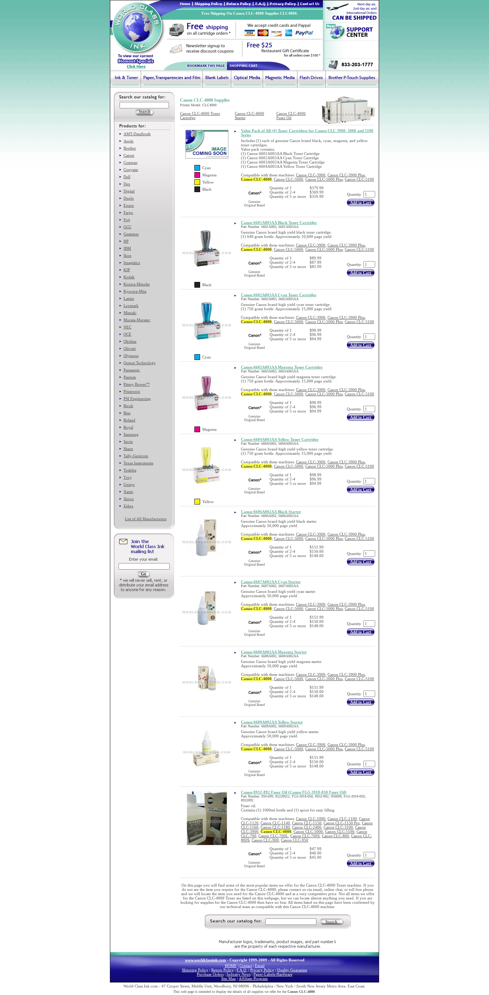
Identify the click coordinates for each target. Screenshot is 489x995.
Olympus (131, 355)
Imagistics (132, 262)
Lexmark (131, 305)
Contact (245, 966)
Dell (127, 177)
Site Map (228, 978)
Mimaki (130, 313)
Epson (129, 205)
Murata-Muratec (137, 320)
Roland (129, 420)
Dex (127, 184)
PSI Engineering (137, 398)
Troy (128, 477)
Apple (129, 141)
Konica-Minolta (137, 284)
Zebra (128, 506)
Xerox (129, 499)
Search (331, 922)
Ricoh (128, 406)
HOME (231, 966)
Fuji (127, 220)
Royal (128, 427)
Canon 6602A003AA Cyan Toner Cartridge (278, 295)
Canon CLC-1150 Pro (342, 823)
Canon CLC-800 (335, 836)
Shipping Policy (195, 970)
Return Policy (222, 970)
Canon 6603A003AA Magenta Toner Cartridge (282, 367)
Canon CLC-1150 (306, 823)
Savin (128, 441)
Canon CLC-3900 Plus (346, 175)
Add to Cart (360, 202)
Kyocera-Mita (135, 291)
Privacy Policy (262, 970)
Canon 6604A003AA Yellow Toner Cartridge (280, 439)
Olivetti (130, 348)
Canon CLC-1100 (342, 818)
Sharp (128, 449)
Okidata (130, 341)
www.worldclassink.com (205, 960)
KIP (127, 270)
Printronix (132, 391)
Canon (129, 155)
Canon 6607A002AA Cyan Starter (271, 582)
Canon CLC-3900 (310, 175)
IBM (127, 248)
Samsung (131, 434)
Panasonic (132, 370)
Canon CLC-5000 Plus (324, 179)
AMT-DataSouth (137, 134)
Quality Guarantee (292, 970)
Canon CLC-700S (305, 836)
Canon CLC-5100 (359, 179)
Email (260, 966)
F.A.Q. (242, 970)
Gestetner (131, 234)
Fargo (128, 212)
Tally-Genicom (136, 456)
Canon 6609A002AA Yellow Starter (272, 722)
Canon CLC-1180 (275, 827)
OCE (127, 334)
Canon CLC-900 (265, 840)
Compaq (130, 162)
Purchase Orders (210, 974)
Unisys (129, 484)
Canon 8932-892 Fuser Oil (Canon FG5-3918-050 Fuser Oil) (294, 792)
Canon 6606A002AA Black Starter (271, 511)
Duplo (129, 198)
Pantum (130, 377)
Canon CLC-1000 (310, 818)
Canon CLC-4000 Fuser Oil (291, 115)
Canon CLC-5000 (288, 179)
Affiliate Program (253, 978)
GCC (127, 227)
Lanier (129, 298)
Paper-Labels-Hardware (272, 974)
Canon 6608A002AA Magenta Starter (274, 652)
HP (126, 241)
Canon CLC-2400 (306, 827)
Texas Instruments (138, 463)
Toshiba (130, 470)
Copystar (131, 169)
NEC (127, 327)
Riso (127, 413)
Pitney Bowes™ (137, 384)
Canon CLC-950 (294, 840)
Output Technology (140, 363)
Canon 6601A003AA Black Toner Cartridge (279, 222)
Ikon (127, 255)
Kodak (129, 277)
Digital (129, 191)
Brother (130, 148)
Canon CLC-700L (273, 836)
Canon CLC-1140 (275, 823)
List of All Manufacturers (145, 519)
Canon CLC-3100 (338, 827)
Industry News (239, 974)
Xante (128, 491)
